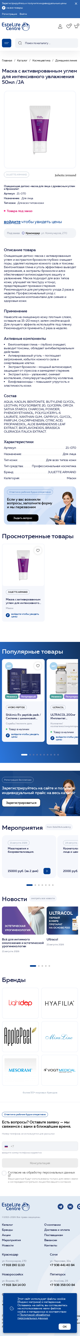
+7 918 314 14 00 (14, 1285)
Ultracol (58, 707)
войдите (12, 221)
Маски (71, 478)
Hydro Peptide (16, 707)
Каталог (7, 1224)
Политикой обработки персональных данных (33, 1316)
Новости (8, 1245)
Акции (6, 1235)
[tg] (60, 1207)
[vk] (70, 1207)
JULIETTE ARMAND (16, 174)
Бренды (7, 1230)
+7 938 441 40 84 (62, 1265)
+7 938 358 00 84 (62, 1285)
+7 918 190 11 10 (13, 1265)
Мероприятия (11, 1240)
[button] (24, 754)
